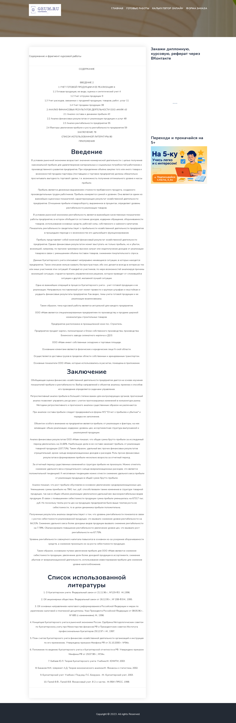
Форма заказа (196, 8)
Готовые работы (137, 8)
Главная (117, 8)
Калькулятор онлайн (167, 8)
